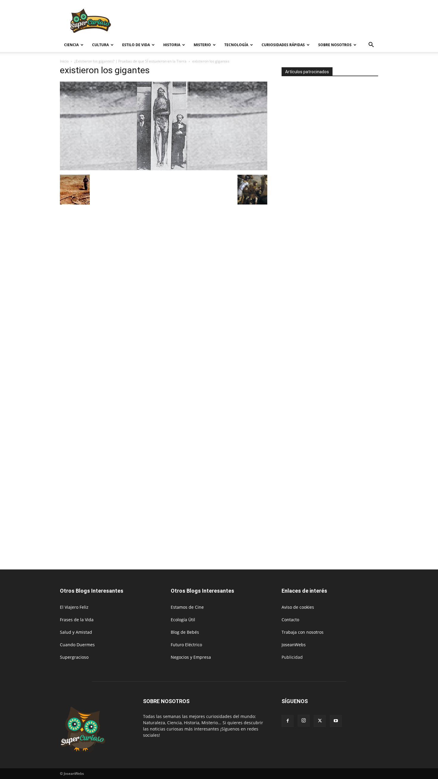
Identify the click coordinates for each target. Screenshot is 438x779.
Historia (171, 44)
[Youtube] (336, 721)
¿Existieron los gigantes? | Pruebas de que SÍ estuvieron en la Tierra (130, 61)
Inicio (64, 61)
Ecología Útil (183, 619)
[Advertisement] (269, 21)
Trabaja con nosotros (303, 632)
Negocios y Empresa (191, 657)
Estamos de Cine (187, 607)
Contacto (290, 619)
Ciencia (71, 44)
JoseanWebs (294, 644)
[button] (371, 45)
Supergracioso (74, 657)
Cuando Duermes (77, 644)
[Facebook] (287, 721)
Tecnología (236, 44)
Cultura (100, 44)
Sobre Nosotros (335, 44)
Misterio (202, 44)
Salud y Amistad (76, 632)
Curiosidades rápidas (283, 44)
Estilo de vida (136, 44)
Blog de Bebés (185, 632)
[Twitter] (320, 721)
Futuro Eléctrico (186, 644)
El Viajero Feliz (74, 607)
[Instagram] (304, 721)
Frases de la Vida (77, 619)
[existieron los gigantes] (163, 168)
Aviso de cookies (298, 607)
